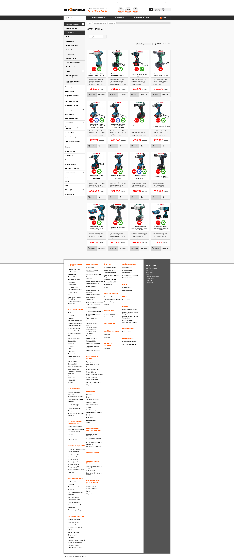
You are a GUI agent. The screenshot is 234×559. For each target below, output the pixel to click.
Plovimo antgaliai (91, 488)
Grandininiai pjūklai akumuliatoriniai (91, 308)
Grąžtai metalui (127, 267)
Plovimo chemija (91, 486)
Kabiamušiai (71, 282)
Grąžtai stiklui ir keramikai (130, 275)
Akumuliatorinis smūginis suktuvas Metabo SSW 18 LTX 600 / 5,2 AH (139, 228)
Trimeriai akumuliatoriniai (93, 274)
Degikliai (70, 434)
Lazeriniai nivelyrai (73, 522)
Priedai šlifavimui (73, 459)
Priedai (106, 287)
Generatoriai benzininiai (111, 314)
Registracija (149, 282)
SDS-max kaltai (127, 290)
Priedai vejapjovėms (92, 367)
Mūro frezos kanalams (75, 366)
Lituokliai (70, 437)
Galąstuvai (71, 351)
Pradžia (89, 23)
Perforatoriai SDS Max (75, 325)
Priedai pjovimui (73, 462)
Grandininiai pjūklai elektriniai (94, 311)
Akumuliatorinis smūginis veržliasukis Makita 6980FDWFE (96, 74)
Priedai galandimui (73, 457)
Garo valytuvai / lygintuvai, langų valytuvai (94, 467)
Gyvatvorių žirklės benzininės (91, 332)
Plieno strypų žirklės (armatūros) (74, 298)
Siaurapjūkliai (72, 277)
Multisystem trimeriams (93, 382)
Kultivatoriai (90, 267)
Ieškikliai (70, 530)
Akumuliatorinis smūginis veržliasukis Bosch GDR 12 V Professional (139, 74)
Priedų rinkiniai (72, 411)
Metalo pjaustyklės (74, 338)
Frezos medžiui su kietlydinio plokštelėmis (129, 321)
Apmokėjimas (150, 272)
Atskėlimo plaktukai (74, 328)
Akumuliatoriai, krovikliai (75, 399)
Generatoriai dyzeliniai (111, 317)
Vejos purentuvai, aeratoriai (94, 302)
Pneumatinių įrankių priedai (76, 510)
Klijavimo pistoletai (74, 356)
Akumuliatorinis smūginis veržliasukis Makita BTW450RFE (118, 228)
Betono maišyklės (73, 369)
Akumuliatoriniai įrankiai (100, 23)
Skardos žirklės (72, 292)
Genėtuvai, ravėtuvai (92, 399)
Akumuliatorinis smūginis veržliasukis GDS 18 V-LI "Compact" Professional (118, 126)
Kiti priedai (71, 401)
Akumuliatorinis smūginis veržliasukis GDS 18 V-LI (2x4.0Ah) (96, 228)
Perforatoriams (127, 278)
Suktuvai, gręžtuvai (74, 269)
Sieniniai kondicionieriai (129, 344)
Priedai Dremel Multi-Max (76, 469)
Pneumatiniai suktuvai (74, 487)
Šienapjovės (89, 299)
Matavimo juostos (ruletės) (76, 540)
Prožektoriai (72, 284)
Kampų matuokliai (73, 532)
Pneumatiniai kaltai (74, 502)
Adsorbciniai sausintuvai (93, 446)
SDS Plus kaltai (126, 287)
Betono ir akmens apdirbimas (73, 376)
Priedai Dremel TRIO (74, 467)
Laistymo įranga (91, 420)
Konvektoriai (108, 284)
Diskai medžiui (126, 332)
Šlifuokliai (71, 343)
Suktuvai (70, 313)
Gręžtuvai (71, 315)
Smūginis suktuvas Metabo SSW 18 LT (139, 125)
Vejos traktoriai (90, 297)
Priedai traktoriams (92, 379)
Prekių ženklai (150, 278)
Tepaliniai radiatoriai (110, 279)
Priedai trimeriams (91, 377)
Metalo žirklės (72, 361)
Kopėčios (107, 334)
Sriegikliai (107, 348)
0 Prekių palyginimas (163, 44)
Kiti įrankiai (71, 380)
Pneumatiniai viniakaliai (75, 505)
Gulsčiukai (71, 537)
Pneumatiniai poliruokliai (75, 492)
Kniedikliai (71, 494)
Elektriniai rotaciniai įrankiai (76, 429)
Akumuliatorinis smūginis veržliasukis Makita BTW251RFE (160, 176)
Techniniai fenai (72, 354)
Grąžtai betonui (127, 272)
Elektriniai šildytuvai (110, 272)
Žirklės (88, 397)
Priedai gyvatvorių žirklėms (94, 374)
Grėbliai (88, 407)
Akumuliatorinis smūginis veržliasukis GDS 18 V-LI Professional (139, 177)
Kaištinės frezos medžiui (129, 309)
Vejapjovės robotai (91, 338)
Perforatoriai (72, 274)
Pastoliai (107, 337)
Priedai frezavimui (73, 454)
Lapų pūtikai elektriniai (93, 350)
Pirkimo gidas (150, 270)
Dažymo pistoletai (73, 497)
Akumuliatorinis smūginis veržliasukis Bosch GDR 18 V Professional (96, 177)
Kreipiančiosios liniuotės (75, 396)
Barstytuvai (89, 336)
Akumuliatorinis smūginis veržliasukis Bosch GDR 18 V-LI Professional (118, 177)
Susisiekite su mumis (152, 268)
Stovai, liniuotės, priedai (75, 542)
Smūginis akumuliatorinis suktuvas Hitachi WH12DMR (118, 74)
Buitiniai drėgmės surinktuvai (91, 434)
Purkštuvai (89, 417)
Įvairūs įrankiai (72, 439)
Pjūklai (70, 295)
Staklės (70, 382)
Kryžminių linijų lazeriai (75, 527)
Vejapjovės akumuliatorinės (94, 281)
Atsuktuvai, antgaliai (110, 302)
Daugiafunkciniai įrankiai (75, 289)
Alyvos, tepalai (90, 362)
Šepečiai (88, 415)
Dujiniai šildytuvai (109, 270)
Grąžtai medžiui (127, 270)
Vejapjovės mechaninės (93, 294)
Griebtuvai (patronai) (74, 408)
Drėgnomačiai (72, 535)
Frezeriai (70, 346)
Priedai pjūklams (91, 372)
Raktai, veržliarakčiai (110, 297)
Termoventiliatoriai (110, 282)
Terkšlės (106, 304)
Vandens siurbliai (91, 321)
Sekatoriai (89, 394)
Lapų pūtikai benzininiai (93, 343)
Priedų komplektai (73, 464)
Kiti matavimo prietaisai (75, 548)
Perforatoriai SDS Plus (75, 323)
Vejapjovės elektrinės (92, 283)
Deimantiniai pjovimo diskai (130, 300)
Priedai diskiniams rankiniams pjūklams (74, 405)
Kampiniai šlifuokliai (74, 279)
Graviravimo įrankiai (74, 431)
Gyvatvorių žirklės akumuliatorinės (91, 328)
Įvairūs (88, 422)
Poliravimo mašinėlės (74, 333)
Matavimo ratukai (73, 545)
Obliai (69, 348)
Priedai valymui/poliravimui (76, 449)
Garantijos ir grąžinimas (152, 276)
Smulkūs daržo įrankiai (93, 410)
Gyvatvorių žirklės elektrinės (91, 324)
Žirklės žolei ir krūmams (93, 305)
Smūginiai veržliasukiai (75, 320)
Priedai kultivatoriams (93, 369)
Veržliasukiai (112, 23)
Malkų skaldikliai (91, 341)
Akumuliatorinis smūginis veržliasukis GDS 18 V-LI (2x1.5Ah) (161, 125)
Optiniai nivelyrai (73, 525)
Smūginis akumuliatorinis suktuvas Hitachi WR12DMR (160, 74)
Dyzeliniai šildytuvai (110, 267)
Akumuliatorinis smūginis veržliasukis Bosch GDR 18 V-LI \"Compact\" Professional (96, 126)
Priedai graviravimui (74, 451)
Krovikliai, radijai (73, 287)
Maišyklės (71, 318)
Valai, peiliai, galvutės (92, 364)
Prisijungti (149, 280)
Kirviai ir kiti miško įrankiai (94, 412)
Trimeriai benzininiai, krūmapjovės (92, 271)
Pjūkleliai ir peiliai (91, 402)
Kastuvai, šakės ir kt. (92, 405)
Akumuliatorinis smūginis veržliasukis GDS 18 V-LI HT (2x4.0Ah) (161, 228)
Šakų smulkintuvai (91, 318)
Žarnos (88, 491)
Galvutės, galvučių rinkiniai (112, 299)
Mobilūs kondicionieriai (129, 341)
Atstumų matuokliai (74, 519)
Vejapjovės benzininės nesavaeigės (92, 287)
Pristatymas (149, 274)
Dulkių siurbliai (72, 364)
